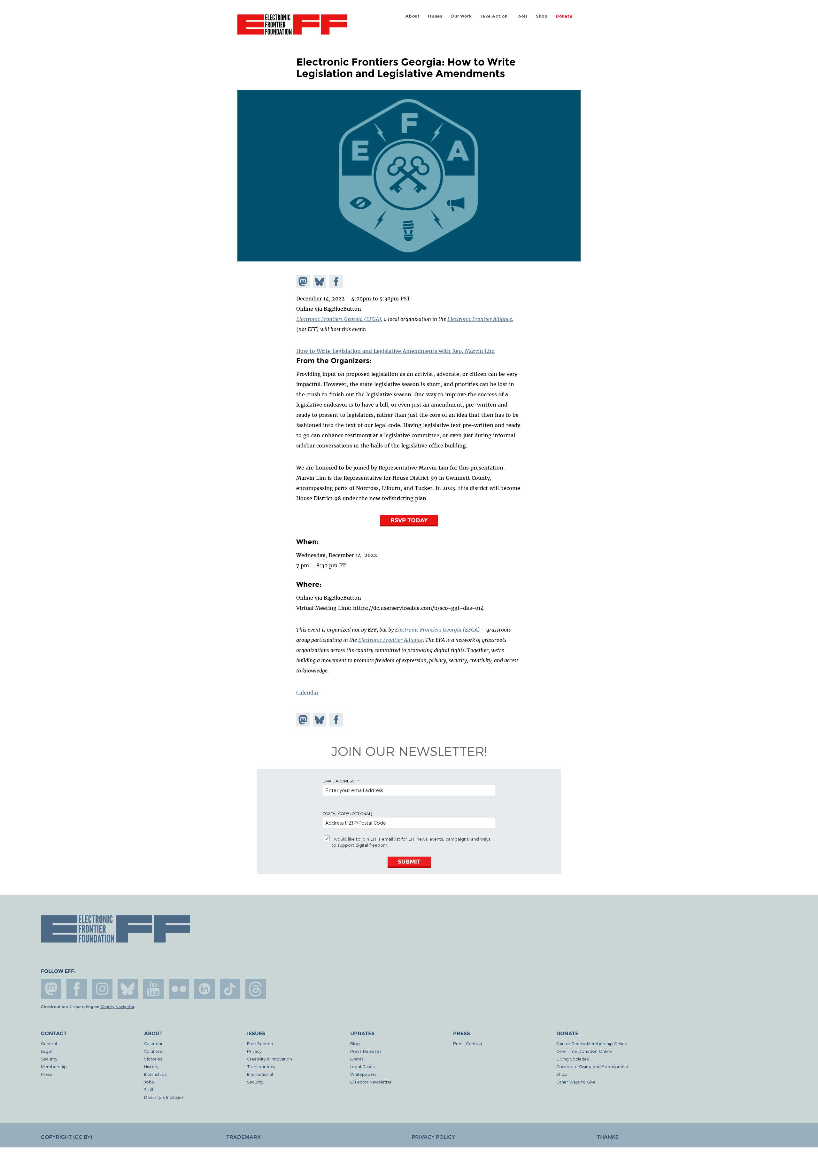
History (151, 1066)
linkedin (204, 989)
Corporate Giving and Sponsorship (592, 1066)
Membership (54, 1066)
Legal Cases (362, 1066)
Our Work (461, 16)
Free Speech (260, 1043)
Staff (148, 1089)
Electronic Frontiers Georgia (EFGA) (338, 319)
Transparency (261, 1066)
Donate (564, 16)
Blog (355, 1043)
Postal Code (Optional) (347, 813)
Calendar (307, 692)
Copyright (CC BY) (66, 1137)
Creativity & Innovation (269, 1058)
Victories (153, 1058)
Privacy (254, 1051)
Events (357, 1058)
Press (46, 1074)
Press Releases (366, 1051)
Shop (541, 16)
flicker (179, 989)
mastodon (51, 989)
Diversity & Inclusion (164, 1097)
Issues (435, 16)
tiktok (230, 989)
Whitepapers (363, 1074)
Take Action (494, 16)
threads (255, 989)
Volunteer (154, 1051)
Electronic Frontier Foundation (292, 28)
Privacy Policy (433, 1137)
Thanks (608, 1137)
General (49, 1043)
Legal (46, 1051)
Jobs (149, 1081)
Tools (522, 16)
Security (49, 1058)
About (412, 16)
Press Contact (467, 1043)
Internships (155, 1074)
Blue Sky (128, 989)
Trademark (243, 1137)
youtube (153, 989)
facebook (76, 989)
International (260, 1074)
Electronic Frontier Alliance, (480, 319)
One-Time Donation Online (584, 1051)
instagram (102, 989)
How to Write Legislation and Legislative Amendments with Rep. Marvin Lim (395, 351)
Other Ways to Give (576, 1081)
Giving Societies (572, 1058)
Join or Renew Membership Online (591, 1043)
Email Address (339, 781)
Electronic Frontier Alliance (390, 640)
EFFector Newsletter (371, 1081)
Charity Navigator (117, 1007)
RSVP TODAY (409, 520)
